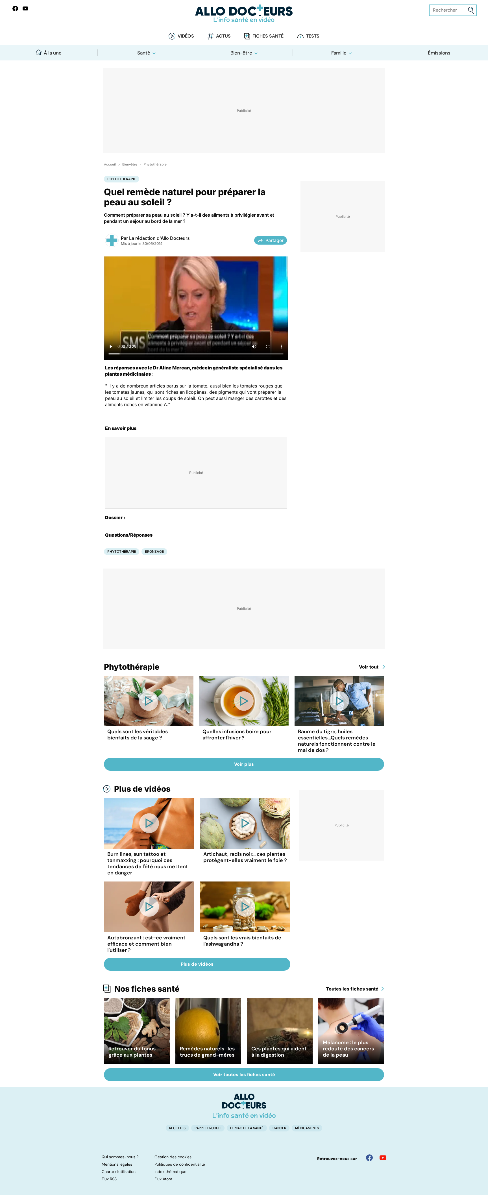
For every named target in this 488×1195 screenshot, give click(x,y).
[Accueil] (244, 1106)
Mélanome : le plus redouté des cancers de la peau (348, 1048)
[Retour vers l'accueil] (244, 13)
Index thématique (170, 1171)
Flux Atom (163, 1178)
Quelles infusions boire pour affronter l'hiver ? (236, 734)
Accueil (110, 164)
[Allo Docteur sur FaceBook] (15, 8)
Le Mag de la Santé (246, 1128)
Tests (312, 36)
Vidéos (186, 36)
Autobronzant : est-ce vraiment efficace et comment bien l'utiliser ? (146, 944)
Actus (223, 36)
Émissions (439, 53)
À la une (53, 53)
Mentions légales (117, 1164)
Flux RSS (109, 1178)
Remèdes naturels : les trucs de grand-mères (207, 1052)
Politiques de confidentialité (179, 1164)
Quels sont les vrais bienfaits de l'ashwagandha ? (242, 940)
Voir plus (244, 764)
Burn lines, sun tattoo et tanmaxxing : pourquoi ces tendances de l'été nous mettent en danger (147, 863)
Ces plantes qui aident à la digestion (279, 1052)
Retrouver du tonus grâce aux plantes (132, 1052)
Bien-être (241, 53)
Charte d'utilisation (119, 1171)
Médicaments (307, 1128)
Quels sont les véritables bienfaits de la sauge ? (137, 734)
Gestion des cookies (172, 1156)
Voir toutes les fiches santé (244, 1075)
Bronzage (154, 551)
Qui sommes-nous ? (120, 1156)
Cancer (279, 1128)
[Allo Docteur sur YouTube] (383, 1157)
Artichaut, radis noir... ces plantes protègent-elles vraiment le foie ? (245, 857)
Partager (274, 240)
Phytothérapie (155, 164)
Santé (143, 53)
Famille (339, 53)
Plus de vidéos (142, 788)
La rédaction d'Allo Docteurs (159, 238)
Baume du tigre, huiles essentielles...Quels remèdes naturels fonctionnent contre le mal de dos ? (337, 741)
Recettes (177, 1128)
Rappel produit (208, 1128)
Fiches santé (268, 36)
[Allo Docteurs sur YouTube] (25, 8)
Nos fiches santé (147, 988)
